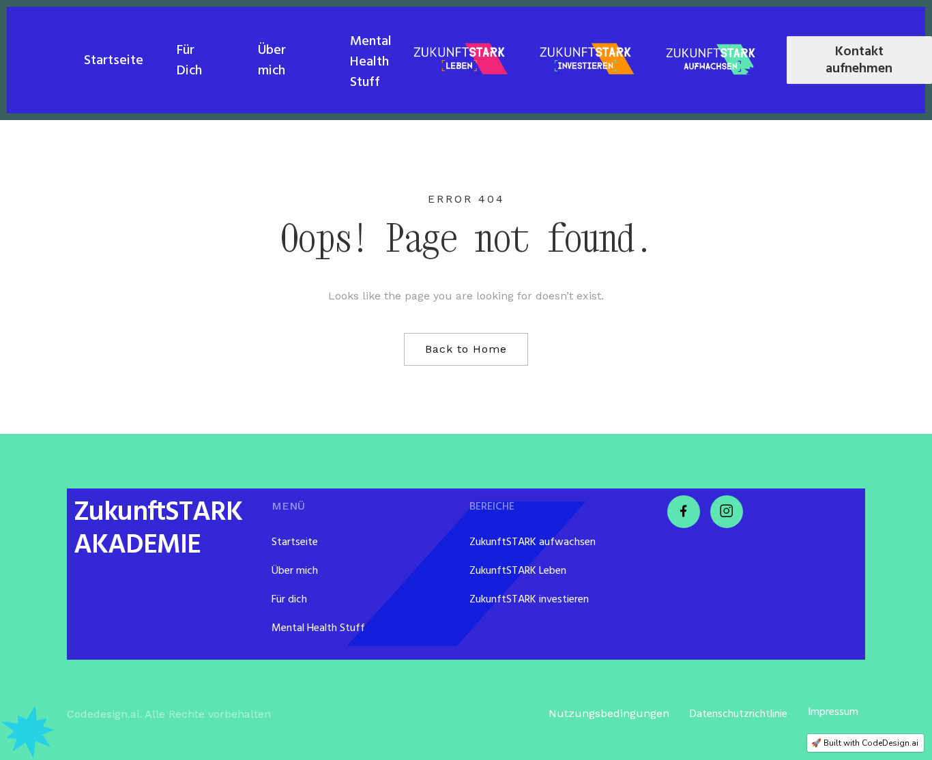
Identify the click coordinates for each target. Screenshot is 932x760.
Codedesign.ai (103, 713)
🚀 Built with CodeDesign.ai (864, 742)
